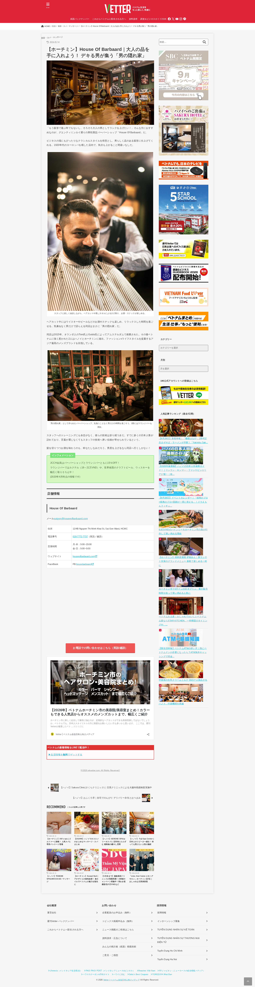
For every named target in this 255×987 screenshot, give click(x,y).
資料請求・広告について (114, 938)
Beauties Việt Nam (146, 971)
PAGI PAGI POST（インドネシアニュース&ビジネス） (110, 971)
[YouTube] (176, 18)
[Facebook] (169, 18)
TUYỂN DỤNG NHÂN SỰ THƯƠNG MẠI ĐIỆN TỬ (178, 940)
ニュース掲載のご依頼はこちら (118, 929)
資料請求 (133, 19)
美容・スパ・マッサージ (52, 37)
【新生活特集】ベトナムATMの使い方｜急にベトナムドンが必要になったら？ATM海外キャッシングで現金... (183, 652)
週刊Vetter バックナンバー (60, 921)
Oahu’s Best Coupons (138, 974)
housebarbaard (83, 564)
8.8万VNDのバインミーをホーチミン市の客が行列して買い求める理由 (183, 531)
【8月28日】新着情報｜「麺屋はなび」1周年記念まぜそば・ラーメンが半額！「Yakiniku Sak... (183, 440)
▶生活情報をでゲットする (65, 754)
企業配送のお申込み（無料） (117, 912)
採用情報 (161, 912)
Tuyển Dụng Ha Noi (167, 959)
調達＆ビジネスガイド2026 (153, 19)
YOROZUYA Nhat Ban (162, 974)
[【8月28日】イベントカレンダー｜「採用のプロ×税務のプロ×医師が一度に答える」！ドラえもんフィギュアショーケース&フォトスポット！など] (181, 494)
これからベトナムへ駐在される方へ (65, 929)
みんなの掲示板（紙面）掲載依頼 (119, 946)
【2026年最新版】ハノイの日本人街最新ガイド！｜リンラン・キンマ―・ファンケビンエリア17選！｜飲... (182, 470)
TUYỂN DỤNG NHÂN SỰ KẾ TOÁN (175, 929)
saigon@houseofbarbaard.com (71, 518)
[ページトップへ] (248, 981)
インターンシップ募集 (168, 921)
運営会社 (51, 912)
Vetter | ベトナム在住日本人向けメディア (121, 980)
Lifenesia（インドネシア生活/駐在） (66, 971)
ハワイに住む (119, 974)
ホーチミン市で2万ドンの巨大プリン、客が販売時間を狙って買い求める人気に (183, 591)
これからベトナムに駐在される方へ (109, 19)
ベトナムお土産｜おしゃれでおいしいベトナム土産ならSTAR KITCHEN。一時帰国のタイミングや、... (183, 620)
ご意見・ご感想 (110, 955)
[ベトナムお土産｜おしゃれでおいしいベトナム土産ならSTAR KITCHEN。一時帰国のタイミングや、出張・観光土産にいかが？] (181, 612)
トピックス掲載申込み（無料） (118, 921)
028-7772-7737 (80, 536)
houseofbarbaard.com (84, 556)
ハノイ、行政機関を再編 (171, 703)
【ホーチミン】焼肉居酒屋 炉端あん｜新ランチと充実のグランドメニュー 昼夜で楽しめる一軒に (183, 561)
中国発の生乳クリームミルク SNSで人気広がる (183, 680)
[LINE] (184, 18)
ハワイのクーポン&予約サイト (96, 974)
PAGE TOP (246, 955)
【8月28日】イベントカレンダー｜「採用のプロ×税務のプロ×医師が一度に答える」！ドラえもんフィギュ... (183, 502)
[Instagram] (180, 18)
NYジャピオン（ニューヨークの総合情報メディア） (182, 971)
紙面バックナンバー (79, 19)
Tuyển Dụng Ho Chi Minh (170, 951)
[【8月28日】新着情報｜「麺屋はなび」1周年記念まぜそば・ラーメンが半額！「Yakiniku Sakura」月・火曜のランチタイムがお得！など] (181, 434)
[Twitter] (173, 18)
